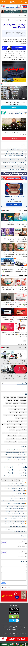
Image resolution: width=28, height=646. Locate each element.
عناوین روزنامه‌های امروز (20, 493)
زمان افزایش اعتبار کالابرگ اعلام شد (18, 531)
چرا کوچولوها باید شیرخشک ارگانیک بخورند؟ (17, 169)
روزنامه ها (23, 467)
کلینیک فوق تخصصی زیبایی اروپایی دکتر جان (16, 421)
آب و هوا (10, 470)
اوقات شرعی (22, 476)
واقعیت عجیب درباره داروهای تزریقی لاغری (17, 496)
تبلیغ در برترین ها (8, 628)
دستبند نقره (16, 400)
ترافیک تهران (22, 473)
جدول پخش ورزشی (7, 476)
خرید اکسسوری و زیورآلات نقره (19, 403)
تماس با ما (23, 628)
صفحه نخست (22, 626)
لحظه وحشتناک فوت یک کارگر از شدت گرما (16, 457)
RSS (7, 629)
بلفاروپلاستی (6, 397)
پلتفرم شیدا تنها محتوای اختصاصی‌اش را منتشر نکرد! (15, 518)
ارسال (3, 583)
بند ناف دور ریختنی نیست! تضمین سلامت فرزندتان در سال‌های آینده (15, 166)
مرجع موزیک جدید (22, 406)
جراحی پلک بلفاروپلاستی (21, 418)
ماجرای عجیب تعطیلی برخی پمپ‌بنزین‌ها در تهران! (15, 506)
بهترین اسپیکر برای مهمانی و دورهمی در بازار (17, 148)
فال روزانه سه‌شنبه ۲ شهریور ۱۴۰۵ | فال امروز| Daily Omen (14, 501)
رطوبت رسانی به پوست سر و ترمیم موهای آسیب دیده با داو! (14, 159)
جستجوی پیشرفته (12, 629)
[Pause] (3, 99)
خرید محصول (14, 138)
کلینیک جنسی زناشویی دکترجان (19, 424)
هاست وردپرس (23, 433)
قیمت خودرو (22, 470)
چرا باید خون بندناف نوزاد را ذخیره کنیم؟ (18, 150)
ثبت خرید (14, 107)
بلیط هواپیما (13, 397)
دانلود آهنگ (23, 409)
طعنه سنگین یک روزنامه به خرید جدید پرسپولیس (16, 513)
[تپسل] (2, 84)
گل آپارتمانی (14, 415)
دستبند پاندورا (8, 403)
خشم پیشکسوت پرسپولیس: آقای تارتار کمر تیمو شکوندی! (14, 524)
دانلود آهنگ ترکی (22, 436)
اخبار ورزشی (11, 626)
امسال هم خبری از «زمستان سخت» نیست (16, 450)
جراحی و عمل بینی (22, 442)
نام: (26, 565)
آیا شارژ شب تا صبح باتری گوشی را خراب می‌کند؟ (16, 516)
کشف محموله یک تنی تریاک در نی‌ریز (18, 498)
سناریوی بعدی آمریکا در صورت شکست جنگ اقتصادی (15, 508)
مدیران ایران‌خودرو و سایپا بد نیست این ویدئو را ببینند (14, 521)
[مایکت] (14, 621)
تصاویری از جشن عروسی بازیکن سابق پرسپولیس (15, 511)
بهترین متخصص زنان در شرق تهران (10, 433)
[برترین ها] (12, 2)
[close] (1, 636)
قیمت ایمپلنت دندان (22, 397)
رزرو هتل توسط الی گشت (13, 409)
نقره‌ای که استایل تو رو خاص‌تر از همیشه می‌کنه (16, 151)
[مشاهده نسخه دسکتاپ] (2, 2)
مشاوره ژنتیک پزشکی (6, 424)
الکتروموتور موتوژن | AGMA (10, 442)
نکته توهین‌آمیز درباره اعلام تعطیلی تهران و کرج (15, 460)
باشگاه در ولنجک (6, 415)
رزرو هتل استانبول (14, 412)
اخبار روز (16, 626)
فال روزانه (10, 473)
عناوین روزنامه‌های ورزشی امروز (19, 490)
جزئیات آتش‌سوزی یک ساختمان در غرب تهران (15, 452)
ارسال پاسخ (4, 542)
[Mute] (5, 99)
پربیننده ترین (9, 480)
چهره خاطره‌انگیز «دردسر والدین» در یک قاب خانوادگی (15, 503)
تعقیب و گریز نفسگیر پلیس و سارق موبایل (17, 483)
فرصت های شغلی (16, 628)
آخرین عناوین (23, 480)
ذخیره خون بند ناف (22, 427)
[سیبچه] (14, 609)
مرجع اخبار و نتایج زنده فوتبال (10, 406)
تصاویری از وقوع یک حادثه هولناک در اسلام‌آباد (15, 455)
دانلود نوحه (12, 430)
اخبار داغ (17, 480)
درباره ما (5, 626)
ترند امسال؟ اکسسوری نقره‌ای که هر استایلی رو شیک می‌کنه (15, 156)
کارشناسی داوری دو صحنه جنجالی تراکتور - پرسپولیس (15, 529)
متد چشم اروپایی (22, 415)
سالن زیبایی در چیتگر (11, 427)
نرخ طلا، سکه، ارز (8, 467)
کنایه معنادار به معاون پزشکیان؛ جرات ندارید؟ (16, 485)
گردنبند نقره (9, 400)
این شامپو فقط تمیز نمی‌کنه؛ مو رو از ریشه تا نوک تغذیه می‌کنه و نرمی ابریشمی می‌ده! (14, 163)
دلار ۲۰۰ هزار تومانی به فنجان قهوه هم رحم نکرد (16, 526)
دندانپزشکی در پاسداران (21, 430)
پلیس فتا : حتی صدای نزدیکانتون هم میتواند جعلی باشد (14, 153)
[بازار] (14, 617)
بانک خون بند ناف (10, 439)
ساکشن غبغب (23, 400)
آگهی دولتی (20, 629)
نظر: (26, 571)
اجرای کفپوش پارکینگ (12, 436)
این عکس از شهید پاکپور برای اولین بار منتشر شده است (15, 488)
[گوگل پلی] (14, 613)
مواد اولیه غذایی (22, 412)
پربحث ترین (2, 480)
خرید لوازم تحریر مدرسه (21, 439)
